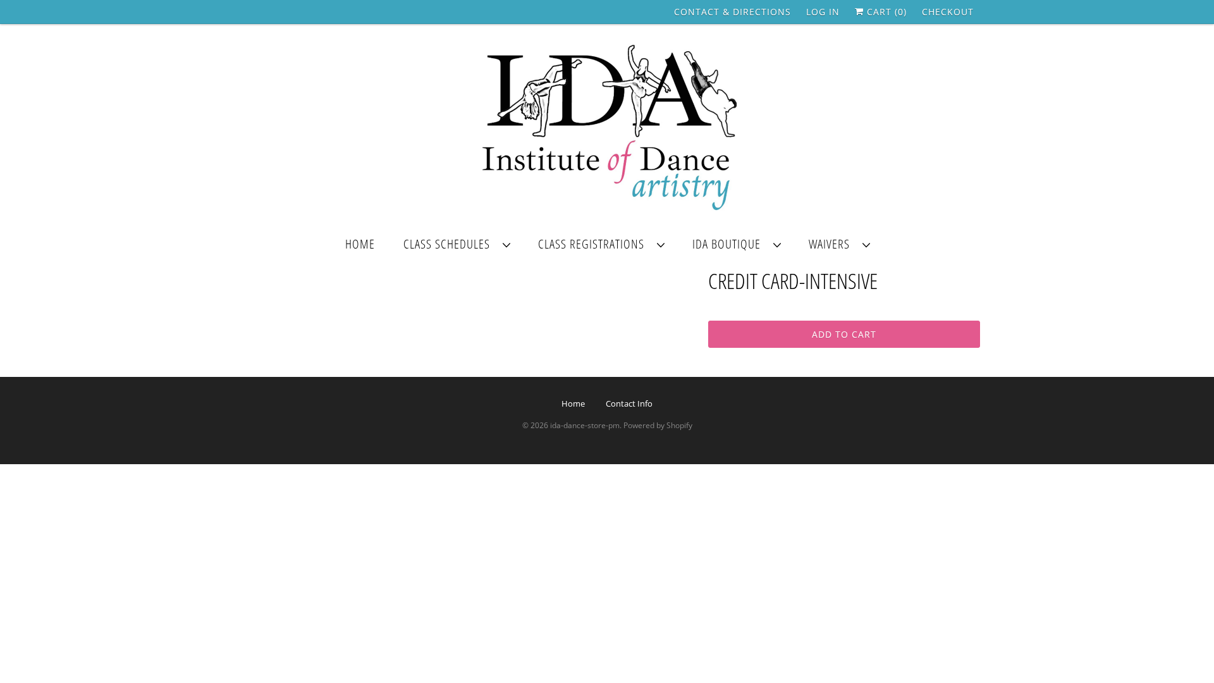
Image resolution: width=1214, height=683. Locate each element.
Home (360, 243)
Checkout (948, 12)
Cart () (885, 12)
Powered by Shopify (657, 425)
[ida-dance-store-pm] (607, 128)
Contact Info (629, 403)
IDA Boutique (729, 243)
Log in (823, 12)
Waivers (832, 243)
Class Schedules (449, 243)
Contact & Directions (732, 12)
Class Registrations (594, 243)
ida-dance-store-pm (585, 425)
